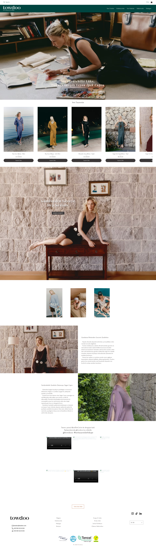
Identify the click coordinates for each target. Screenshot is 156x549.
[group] (78, 134)
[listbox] (136, 522)
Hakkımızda (58, 521)
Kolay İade (97, 521)
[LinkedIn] (140, 513)
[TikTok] (136, 513)
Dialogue (58, 523)
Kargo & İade (97, 518)
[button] (151, 2)
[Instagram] (132, 513)
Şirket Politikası (97, 523)
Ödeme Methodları (97, 526)
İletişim (58, 526)
